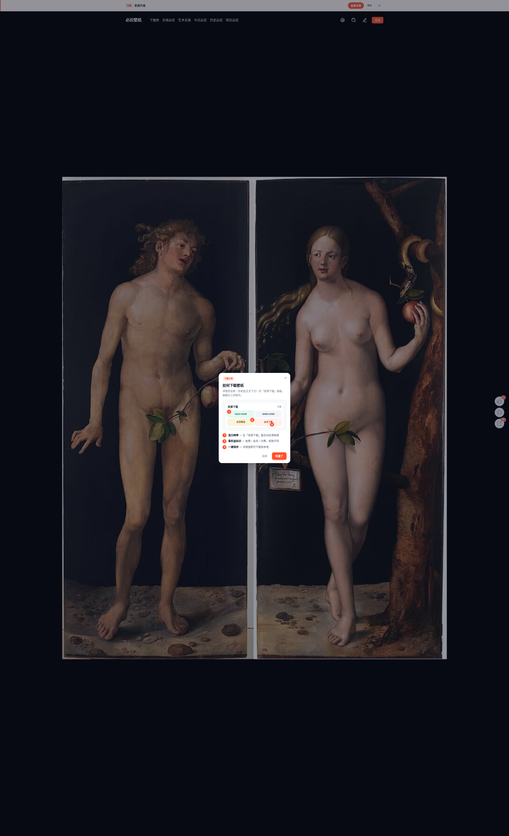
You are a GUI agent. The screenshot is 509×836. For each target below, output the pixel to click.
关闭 (264, 456)
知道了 (279, 456)
